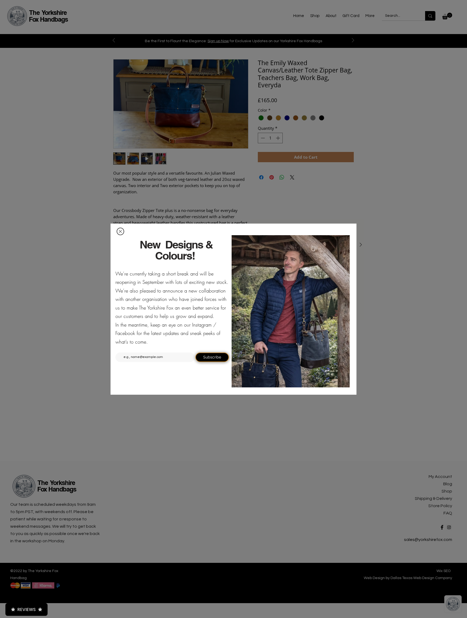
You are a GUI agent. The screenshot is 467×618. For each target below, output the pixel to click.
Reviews (26, 609)
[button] (120, 231)
